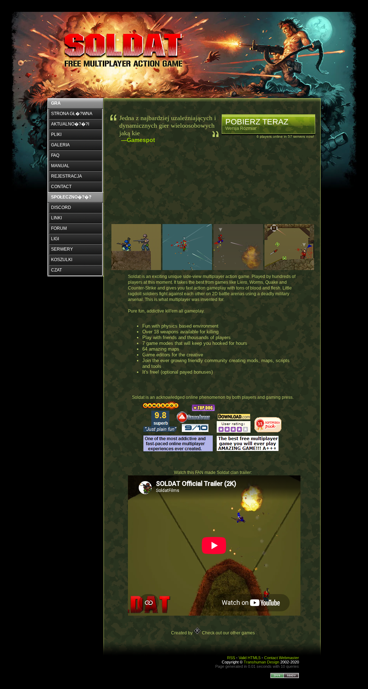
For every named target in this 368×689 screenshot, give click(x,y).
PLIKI (56, 134)
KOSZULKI (61, 259)
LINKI (56, 217)
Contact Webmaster (281, 658)
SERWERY (62, 249)
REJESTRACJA (66, 176)
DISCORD (61, 207)
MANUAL (60, 165)
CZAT (56, 270)
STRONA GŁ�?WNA (71, 113)
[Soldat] (126, 51)
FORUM (59, 228)
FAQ (55, 155)
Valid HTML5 (250, 658)
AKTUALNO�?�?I (70, 124)
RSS (231, 658)
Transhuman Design (261, 662)
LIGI (55, 238)
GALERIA (60, 144)
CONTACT (61, 186)
